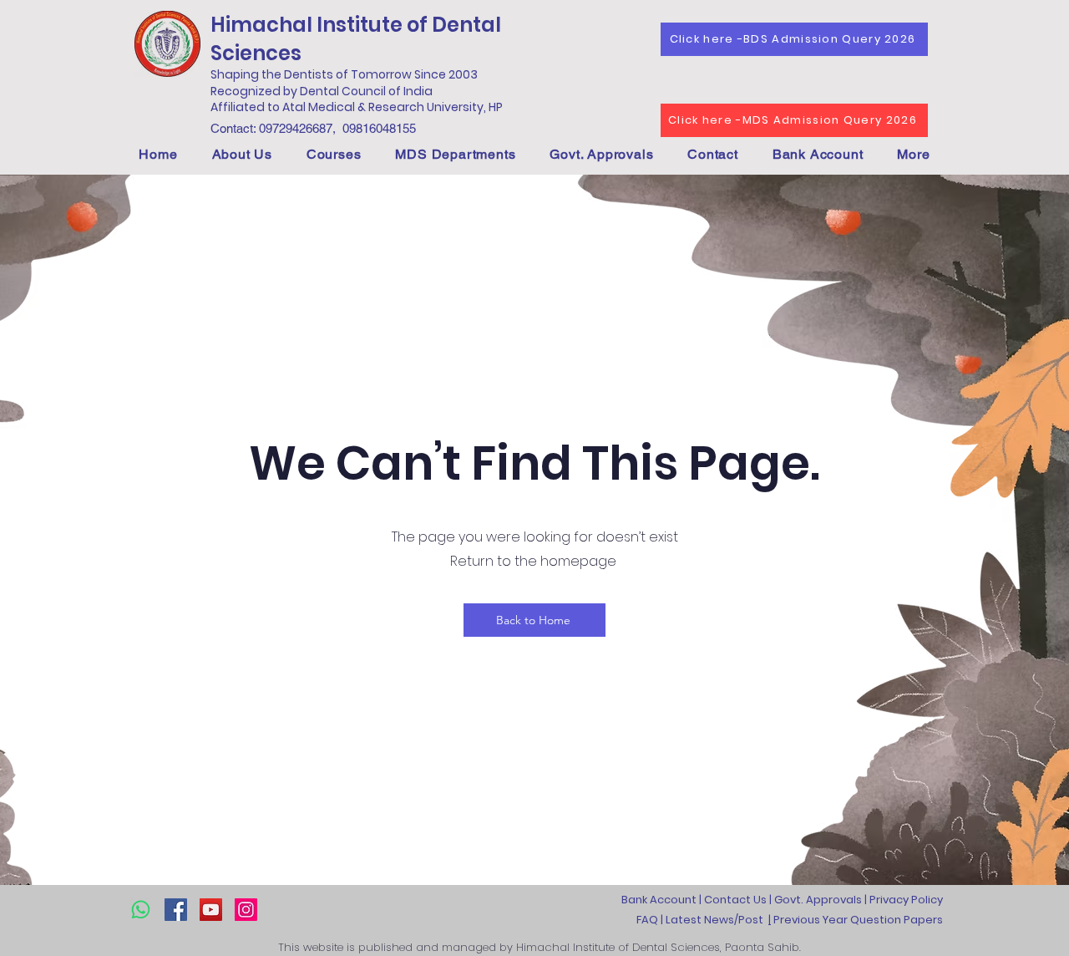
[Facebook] (176, 909)
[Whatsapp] (140, 909)
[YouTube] (211, 909)
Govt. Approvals (818, 900)
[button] (242, 154)
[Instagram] (246, 909)
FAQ (647, 920)
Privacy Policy (906, 900)
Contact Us (735, 900)
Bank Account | (662, 900)
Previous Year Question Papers (857, 920)
